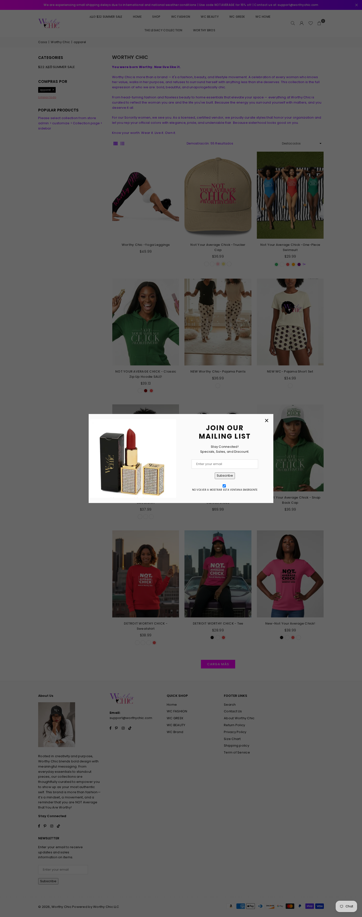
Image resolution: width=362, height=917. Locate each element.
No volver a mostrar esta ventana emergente (225, 490)
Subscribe (225, 475)
